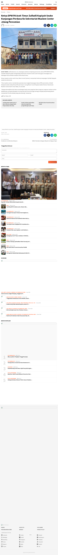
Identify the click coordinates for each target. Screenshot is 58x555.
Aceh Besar (10, 367)
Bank (10, 308)
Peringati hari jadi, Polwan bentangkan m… (17, 212)
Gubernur (13, 292)
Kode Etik (21, 527)
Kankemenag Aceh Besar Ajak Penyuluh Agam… (20, 368)
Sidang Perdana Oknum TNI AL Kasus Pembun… (20, 380)
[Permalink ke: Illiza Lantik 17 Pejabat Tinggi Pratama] (29, 338)
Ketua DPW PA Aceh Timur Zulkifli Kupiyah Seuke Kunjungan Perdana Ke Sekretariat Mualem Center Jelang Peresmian (28, 129)
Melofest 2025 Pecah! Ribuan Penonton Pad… (19, 374)
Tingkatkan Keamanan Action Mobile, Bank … (18, 298)
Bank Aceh (8, 297)
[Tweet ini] (48, 25)
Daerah (15, 297)
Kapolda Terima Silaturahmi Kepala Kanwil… (12, 202)
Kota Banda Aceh (4, 200)
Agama (7, 314)
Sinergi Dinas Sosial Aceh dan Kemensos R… (19, 362)
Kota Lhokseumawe (12, 372)
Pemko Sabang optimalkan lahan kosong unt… (18, 241)
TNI (34, 302)
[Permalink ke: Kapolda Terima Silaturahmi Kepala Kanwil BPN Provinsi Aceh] (29, 184)
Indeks (3, 527)
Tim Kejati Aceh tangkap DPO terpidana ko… (18, 224)
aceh (2, 292)
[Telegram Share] (51, 25)
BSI (12, 308)
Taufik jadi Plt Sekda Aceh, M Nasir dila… (16, 207)
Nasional (18, 302)
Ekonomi (9, 292)
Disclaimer (40, 527)
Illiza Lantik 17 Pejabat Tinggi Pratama (18, 357)
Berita (5, 292)
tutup (30, 534)
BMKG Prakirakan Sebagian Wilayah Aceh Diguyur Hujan (44, 140)
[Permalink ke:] (2, 25)
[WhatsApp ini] (55, 25)
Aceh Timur (8, 234)
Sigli (7, 251)
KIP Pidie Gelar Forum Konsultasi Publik (24, 8)
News (7, 205)
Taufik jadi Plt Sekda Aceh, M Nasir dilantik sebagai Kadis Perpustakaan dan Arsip (9, 104)
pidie (30, 302)
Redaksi (21, 529)
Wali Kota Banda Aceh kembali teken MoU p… (18, 218)
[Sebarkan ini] (45, 25)
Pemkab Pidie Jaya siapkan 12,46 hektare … (17, 230)
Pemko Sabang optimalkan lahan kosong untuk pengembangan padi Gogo (27, 104)
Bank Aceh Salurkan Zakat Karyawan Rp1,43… (18, 315)
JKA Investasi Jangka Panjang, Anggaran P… (12, 293)
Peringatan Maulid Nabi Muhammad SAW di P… (18, 253)
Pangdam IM (25, 302)
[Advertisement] (29, 118)
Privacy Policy (40, 529)
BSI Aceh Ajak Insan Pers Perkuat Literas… (17, 310)
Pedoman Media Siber (6, 529)
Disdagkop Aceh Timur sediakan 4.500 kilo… (17, 235)
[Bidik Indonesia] (29, 2)
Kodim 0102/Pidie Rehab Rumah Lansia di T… (17, 304)
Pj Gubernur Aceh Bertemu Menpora (9, 140)
